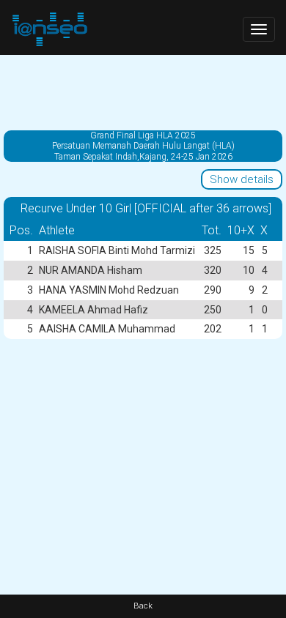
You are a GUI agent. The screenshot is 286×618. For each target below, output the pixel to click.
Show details (242, 179)
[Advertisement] (143, 91)
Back (143, 606)
